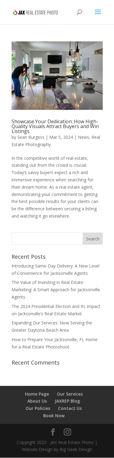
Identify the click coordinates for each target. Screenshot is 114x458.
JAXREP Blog (67, 401)
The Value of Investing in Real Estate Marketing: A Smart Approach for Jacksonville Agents (56, 289)
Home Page (37, 394)
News (83, 137)
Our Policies (38, 408)
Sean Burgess (30, 137)
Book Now (53, 415)
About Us (37, 401)
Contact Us (70, 408)
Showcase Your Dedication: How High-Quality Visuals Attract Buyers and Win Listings (55, 126)
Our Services (70, 394)
